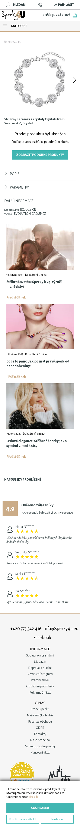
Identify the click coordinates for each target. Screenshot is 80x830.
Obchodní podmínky (40, 686)
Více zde (33, 796)
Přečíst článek (16, 297)
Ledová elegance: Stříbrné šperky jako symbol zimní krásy (36, 443)
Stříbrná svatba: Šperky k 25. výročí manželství (34, 284)
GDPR (40, 727)
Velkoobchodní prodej (40, 746)
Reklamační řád (40, 692)
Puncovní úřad (40, 752)
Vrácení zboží (40, 680)
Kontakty (40, 734)
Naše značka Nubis (40, 715)
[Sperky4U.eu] (13, 15)
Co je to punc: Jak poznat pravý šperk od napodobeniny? (37, 363)
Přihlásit (66, 4)
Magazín (40, 661)
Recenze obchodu (40, 721)
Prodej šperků (40, 709)
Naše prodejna (40, 740)
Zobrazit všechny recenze (55, 512)
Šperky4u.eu (13, 42)
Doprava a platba (40, 668)
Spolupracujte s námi (40, 655)
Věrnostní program (40, 674)
